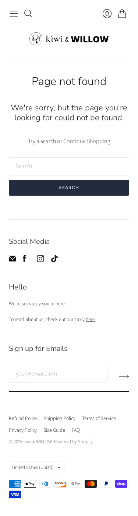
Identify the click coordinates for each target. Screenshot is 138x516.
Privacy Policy (23, 430)
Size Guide (54, 430)
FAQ (76, 430)
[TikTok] (54, 260)
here (90, 319)
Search (69, 187)
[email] (12, 260)
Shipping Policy (59, 418)
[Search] (28, 14)
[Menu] (13, 13)
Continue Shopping (86, 141)
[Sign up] (124, 376)
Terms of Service (99, 418)
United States (33, 467)
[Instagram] (40, 260)
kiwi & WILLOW (38, 441)
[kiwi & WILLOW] (69, 38)
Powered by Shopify (73, 441)
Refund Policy (23, 418)
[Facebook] (24, 260)
